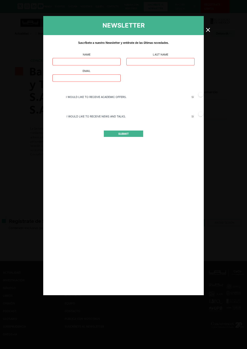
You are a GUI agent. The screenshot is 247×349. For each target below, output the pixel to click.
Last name (160, 54)
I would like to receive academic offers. (96, 97)
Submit (123, 133)
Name (87, 54)
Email (87, 70)
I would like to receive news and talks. (96, 116)
